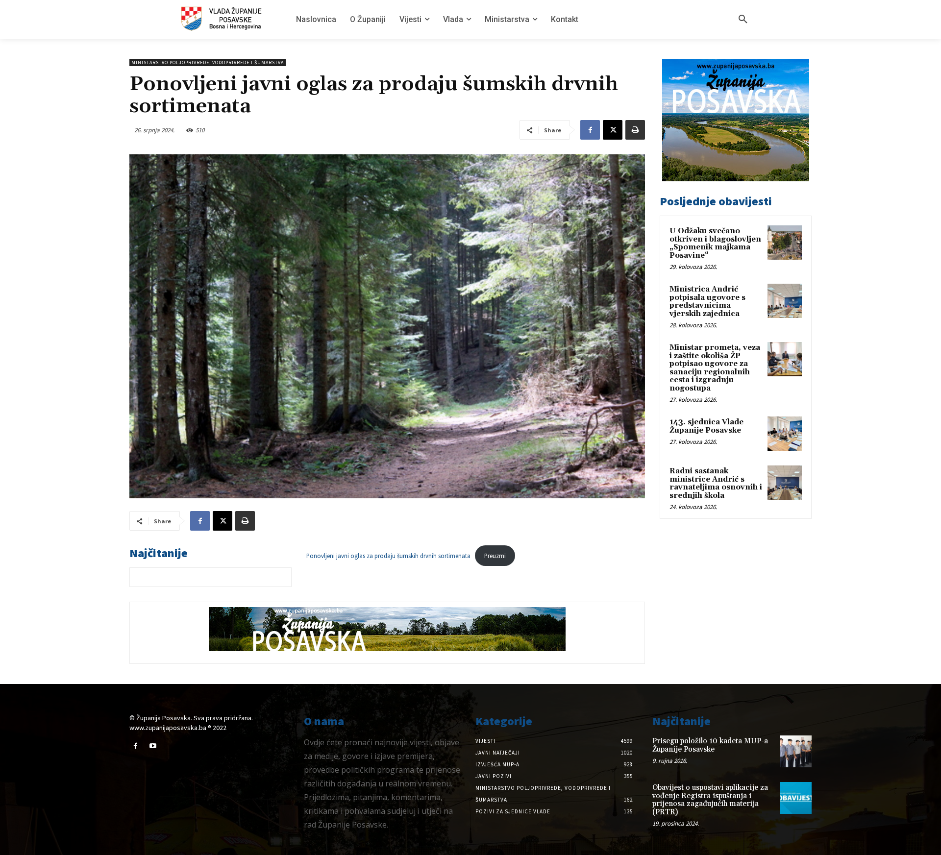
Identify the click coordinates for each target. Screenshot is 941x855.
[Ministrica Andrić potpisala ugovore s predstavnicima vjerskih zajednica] (785, 301)
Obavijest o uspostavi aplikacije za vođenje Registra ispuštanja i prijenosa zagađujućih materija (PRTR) (710, 800)
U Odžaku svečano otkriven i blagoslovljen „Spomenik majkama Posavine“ (715, 243)
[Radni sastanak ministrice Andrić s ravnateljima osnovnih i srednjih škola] (785, 482)
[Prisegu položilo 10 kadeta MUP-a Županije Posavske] (796, 751)
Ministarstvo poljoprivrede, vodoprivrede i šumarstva (207, 62)
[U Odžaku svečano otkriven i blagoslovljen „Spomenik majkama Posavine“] (785, 242)
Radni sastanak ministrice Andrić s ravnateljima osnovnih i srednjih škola (715, 483)
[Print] (635, 130)
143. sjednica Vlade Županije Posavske (706, 426)
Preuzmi (495, 556)
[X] (612, 130)
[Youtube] (153, 746)
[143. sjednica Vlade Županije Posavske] (785, 433)
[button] (743, 19)
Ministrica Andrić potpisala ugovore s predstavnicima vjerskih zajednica (707, 301)
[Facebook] (590, 130)
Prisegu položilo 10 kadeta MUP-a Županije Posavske (710, 745)
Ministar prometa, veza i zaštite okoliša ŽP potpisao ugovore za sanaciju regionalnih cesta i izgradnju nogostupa (714, 368)
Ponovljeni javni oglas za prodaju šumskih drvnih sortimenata (388, 556)
